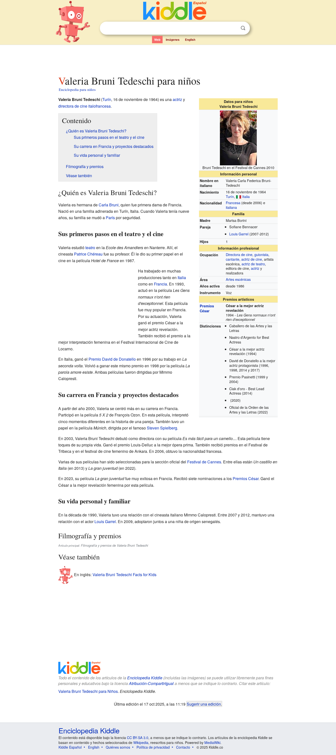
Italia (246, 196)
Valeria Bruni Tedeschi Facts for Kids (124, 574)
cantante (232, 259)
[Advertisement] (167, 58)
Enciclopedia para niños (77, 89)
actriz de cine (251, 259)
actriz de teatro (253, 263)
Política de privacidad (153, 747)
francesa (103, 106)
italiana (231, 207)
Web (157, 39)
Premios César (207, 308)
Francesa (233, 202)
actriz (255, 268)
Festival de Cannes (204, 462)
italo (92, 106)
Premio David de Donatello (112, 359)
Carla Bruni (109, 205)
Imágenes (173, 39)
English (190, 39)
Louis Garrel (238, 233)
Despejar (233, 28)
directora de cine (72, 106)
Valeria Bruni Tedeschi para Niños (88, 691)
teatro (90, 247)
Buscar (243, 28)
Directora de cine (239, 254)
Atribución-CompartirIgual (151, 683)
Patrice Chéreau (88, 254)
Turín (230, 196)
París (110, 217)
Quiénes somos (118, 747)
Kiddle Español (70, 747)
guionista (261, 254)
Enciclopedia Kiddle (144, 678)
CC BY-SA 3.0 (137, 737)
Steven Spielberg (162, 428)
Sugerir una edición (204, 704)
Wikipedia (140, 742)
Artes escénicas (238, 279)
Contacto (183, 747)
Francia (160, 284)
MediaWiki (212, 742)
